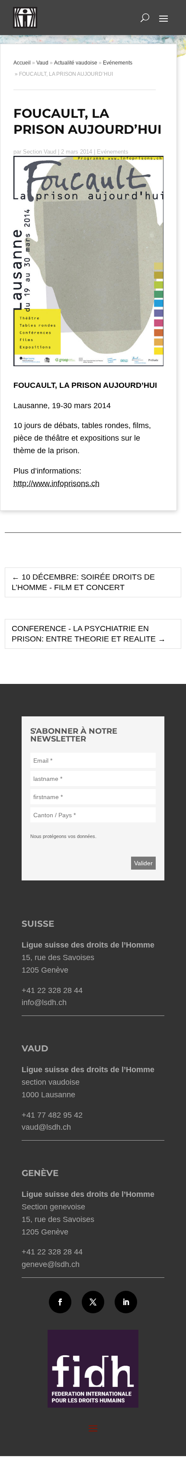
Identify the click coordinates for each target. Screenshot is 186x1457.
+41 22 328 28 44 (52, 990)
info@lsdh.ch (44, 1002)
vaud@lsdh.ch (46, 1127)
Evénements (112, 151)
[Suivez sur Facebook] (60, 1302)
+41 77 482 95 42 (52, 1115)
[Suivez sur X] (93, 1302)
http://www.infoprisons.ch (56, 483)
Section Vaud (39, 151)
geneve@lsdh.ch (51, 1264)
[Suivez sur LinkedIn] (126, 1302)
